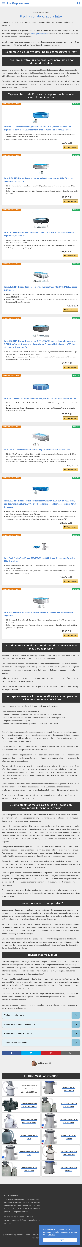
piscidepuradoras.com (40, 33)
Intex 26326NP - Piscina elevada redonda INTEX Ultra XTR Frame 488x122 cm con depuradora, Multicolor (39, 234)
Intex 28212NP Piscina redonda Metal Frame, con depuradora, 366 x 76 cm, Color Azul (41, 398)
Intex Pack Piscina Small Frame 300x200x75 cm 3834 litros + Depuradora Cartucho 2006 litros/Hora (39, 559)
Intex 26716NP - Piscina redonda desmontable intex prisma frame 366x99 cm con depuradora (38, 614)
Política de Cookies (37, 1238)
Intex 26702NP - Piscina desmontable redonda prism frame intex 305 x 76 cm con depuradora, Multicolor (38, 180)
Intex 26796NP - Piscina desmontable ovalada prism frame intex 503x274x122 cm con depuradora (40, 288)
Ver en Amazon (72, 147)
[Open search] (78, 3)
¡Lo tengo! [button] (60, 1240)
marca (47, 12)
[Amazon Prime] (75, 143)
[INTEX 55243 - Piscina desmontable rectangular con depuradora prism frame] (41, 437)
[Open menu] (3, 3)
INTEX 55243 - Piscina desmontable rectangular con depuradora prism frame (37, 449)
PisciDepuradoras (18, 3)
